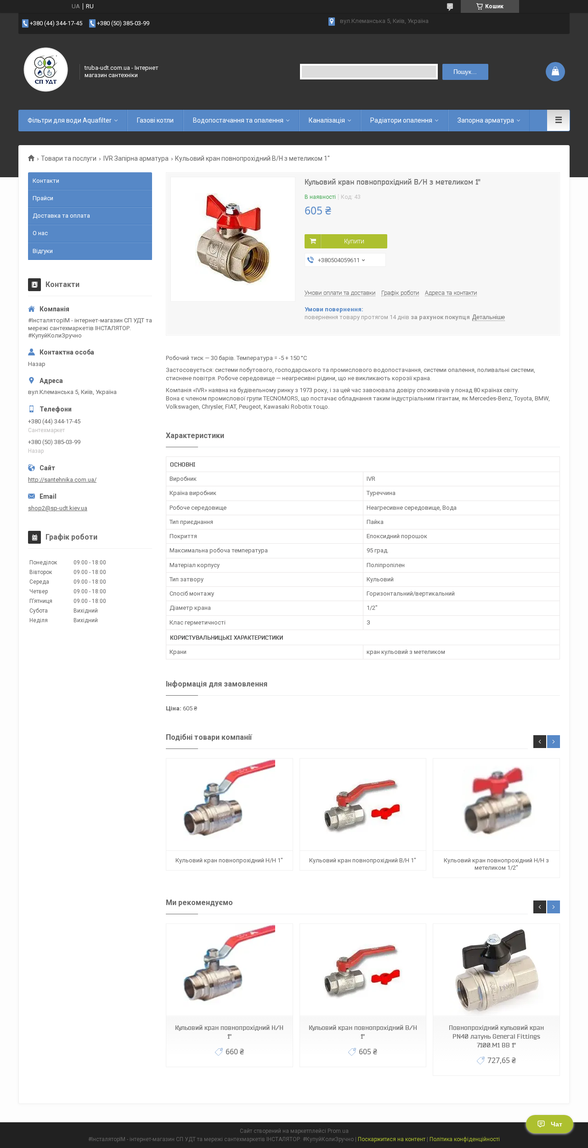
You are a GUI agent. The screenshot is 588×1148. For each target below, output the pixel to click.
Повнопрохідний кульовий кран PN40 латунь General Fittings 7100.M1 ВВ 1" (496, 1036)
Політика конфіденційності (465, 1139)
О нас (40, 233)
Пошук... (465, 71)
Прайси (43, 198)
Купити (354, 241)
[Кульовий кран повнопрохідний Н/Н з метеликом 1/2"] (496, 805)
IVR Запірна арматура (136, 158)
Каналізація (327, 120)
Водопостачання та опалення (238, 120)
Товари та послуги (68, 158)
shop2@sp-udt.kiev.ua (57, 508)
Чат (556, 1124)
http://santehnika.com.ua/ (62, 479)
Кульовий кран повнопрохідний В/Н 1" (362, 860)
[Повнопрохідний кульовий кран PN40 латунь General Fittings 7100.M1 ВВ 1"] (496, 970)
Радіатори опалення (401, 120)
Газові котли (155, 120)
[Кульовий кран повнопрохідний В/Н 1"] (363, 805)
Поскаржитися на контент (391, 1139)
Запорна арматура (486, 120)
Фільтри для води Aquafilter (70, 120)
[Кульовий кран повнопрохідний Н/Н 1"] (229, 805)
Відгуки (43, 251)
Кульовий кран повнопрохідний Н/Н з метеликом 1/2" (496, 864)
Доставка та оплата (61, 215)
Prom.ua (338, 1131)
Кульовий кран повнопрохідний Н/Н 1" (229, 860)
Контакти (46, 180)
